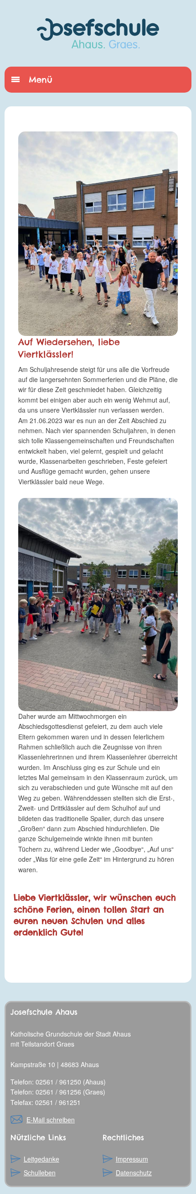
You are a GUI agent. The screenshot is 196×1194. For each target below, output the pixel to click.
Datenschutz (134, 1172)
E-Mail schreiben (50, 1119)
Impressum (132, 1158)
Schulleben (40, 1172)
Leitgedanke (41, 1158)
